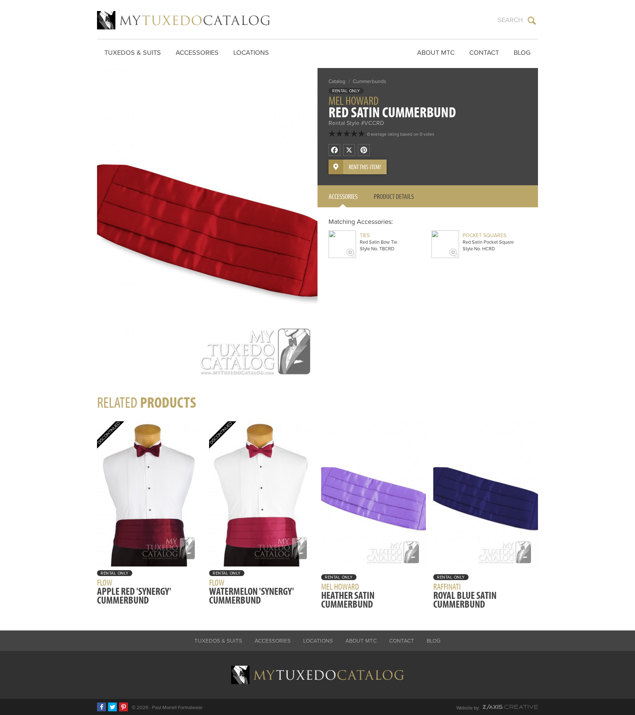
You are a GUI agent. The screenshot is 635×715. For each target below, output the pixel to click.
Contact (484, 53)
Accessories (197, 53)
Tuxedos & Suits (132, 53)
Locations (251, 53)
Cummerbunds (369, 81)
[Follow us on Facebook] (101, 707)
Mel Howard (354, 100)
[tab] (343, 196)
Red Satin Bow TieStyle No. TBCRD (378, 242)
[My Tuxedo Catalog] (183, 20)
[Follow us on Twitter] (112, 707)
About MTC (436, 53)
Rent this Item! (365, 166)
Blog (522, 53)
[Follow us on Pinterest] (123, 707)
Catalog (337, 81)
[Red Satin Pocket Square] (445, 244)
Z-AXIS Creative (510, 706)
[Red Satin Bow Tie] (342, 244)
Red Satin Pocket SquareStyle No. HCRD (488, 242)
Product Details (394, 196)
